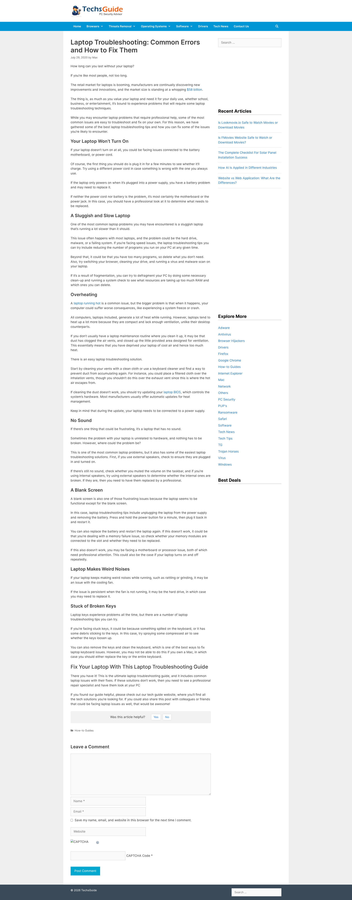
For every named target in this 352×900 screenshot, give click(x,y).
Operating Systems (154, 26)
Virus (222, 458)
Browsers (93, 26)
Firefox (223, 354)
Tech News (220, 26)
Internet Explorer (230, 373)
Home (77, 26)
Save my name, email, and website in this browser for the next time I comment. (133, 820)
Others (223, 393)
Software (182, 26)
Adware (224, 328)
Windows (225, 464)
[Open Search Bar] (276, 26)
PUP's (222, 406)
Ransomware (227, 412)
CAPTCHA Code (138, 855)
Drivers (203, 26)
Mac (221, 380)
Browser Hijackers (231, 341)
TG (220, 445)
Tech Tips (225, 438)
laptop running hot (87, 303)
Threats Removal (120, 26)
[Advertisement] (245, 75)
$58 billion (194, 89)
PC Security (226, 399)
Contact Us (241, 26)
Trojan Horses (228, 451)
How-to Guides (84, 730)
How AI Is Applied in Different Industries (247, 167)
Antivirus (224, 334)
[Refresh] (98, 842)
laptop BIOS (172, 392)
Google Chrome (229, 360)
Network (224, 386)
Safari (222, 419)
